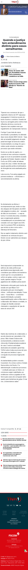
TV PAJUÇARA (23, 511)
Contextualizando (14, 37)
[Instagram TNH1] (8, 505)
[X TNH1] (14, 505)
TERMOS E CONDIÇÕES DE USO (14, 522)
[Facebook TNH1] (11, 505)
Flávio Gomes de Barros (13, 56)
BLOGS (14, 513)
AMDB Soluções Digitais (17, 565)
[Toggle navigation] (2, 2)
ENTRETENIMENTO (23, 513)
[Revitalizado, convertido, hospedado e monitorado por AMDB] (25, 550)
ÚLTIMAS (5, 511)
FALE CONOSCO (14, 523)
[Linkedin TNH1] (20, 505)
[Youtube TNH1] (17, 505)
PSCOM (23, 515)
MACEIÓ (4, 513)
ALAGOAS (5, 514)
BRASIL (14, 514)
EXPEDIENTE (14, 518)
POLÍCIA (14, 511)
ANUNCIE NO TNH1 (14, 520)
